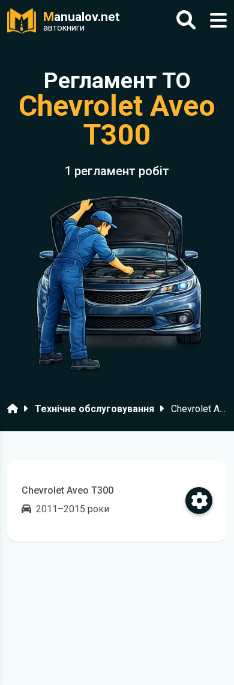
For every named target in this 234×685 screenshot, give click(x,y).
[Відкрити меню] (218, 21)
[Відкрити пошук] (186, 20)
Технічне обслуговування (94, 408)
